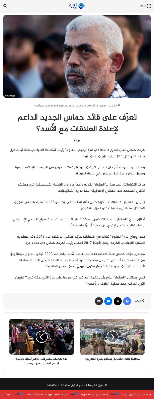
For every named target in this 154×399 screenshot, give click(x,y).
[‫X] (118, 301)
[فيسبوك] (127, 301)
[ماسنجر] (108, 301)
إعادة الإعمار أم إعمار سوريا (94, 395)
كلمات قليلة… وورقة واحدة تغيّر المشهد (46, 395)
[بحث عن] (5, 7)
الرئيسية (113, 106)
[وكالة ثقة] (77, 6)
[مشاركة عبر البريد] (99, 301)
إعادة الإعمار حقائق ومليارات (136, 395)
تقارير (103, 106)
